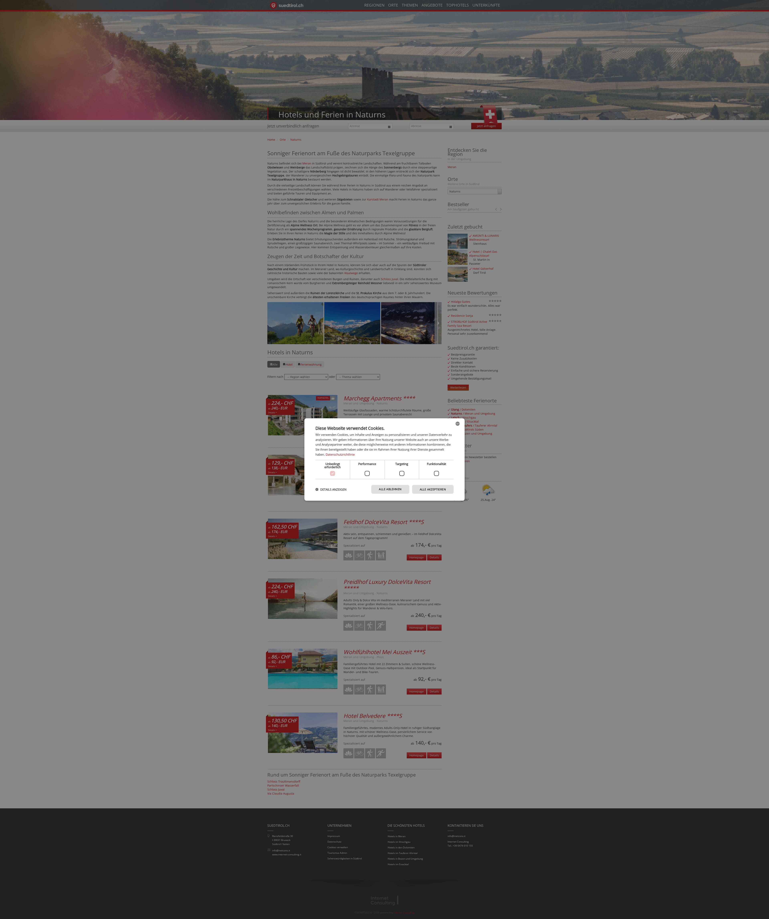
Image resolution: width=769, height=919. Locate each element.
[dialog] (384, 459)
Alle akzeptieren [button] (433, 489)
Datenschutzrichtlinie (340, 454)
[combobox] (458, 424)
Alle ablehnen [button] (390, 489)
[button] (330, 489)
